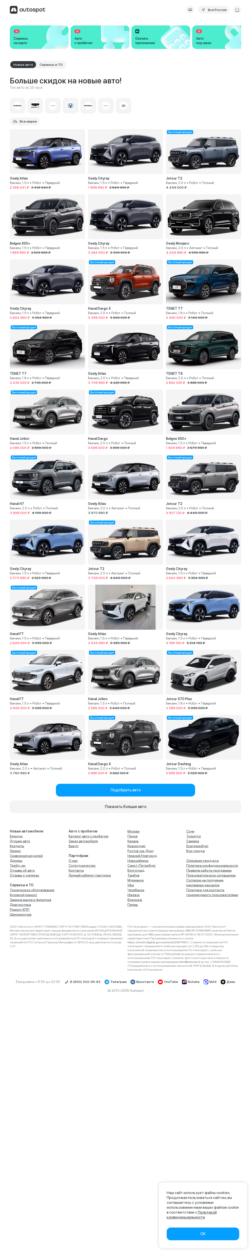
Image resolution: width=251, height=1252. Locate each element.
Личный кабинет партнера (90, 875)
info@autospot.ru (191, 962)
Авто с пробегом (83, 831)
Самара (192, 841)
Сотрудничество (82, 865)
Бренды (16, 836)
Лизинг (15, 851)
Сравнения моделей (26, 856)
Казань (133, 841)
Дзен (230, 982)
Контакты (76, 870)
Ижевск (133, 895)
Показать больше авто (125, 806)
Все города (195, 851)
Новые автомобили (26, 831)
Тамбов (133, 875)
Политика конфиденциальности (212, 865)
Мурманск (135, 880)
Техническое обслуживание (32, 890)
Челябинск (135, 890)
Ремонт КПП (19, 909)
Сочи (190, 831)
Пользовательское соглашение (211, 875)
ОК (203, 1233)
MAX (213, 982)
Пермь (132, 905)
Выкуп (73, 846)
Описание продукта (202, 861)
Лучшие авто (20, 841)
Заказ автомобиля (83, 841)
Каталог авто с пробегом (88, 836)
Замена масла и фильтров (30, 900)
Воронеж (134, 900)
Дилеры (16, 861)
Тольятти (193, 836)
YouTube (171, 982)
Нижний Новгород (142, 856)
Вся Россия (217, 10)
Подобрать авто (126, 790)
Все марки (28, 121)
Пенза (132, 836)
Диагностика (20, 905)
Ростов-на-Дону (140, 851)
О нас (73, 861)
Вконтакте (145, 982)
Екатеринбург (197, 846)
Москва (133, 831)
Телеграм (118, 982)
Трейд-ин (17, 865)
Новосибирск (138, 861)
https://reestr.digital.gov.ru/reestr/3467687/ (158, 942)
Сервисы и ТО (22, 885)
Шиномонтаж (21, 914)
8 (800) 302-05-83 (85, 982)
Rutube (194, 982)
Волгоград (136, 870)
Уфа (130, 885)
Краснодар (136, 846)
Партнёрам (78, 856)
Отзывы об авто (22, 870)
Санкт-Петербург (141, 865)
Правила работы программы (209, 870)
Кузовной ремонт (23, 895)
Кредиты (17, 846)
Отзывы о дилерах (24, 875)
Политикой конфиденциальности (192, 1214)
